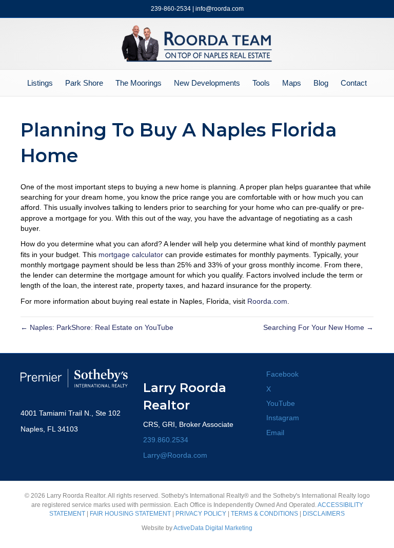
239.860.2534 (165, 440)
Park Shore (84, 83)
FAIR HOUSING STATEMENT (130, 513)
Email (275, 432)
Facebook (282, 374)
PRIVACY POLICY (200, 513)
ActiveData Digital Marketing (212, 528)
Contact (354, 83)
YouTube (280, 403)
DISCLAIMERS (324, 513)
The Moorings (138, 83)
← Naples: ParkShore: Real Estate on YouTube (97, 327)
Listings (40, 83)
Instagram (282, 418)
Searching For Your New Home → (318, 327)
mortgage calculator (130, 254)
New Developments (207, 83)
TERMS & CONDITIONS (264, 513)
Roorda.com (267, 301)
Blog (320, 83)
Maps (291, 83)
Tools (261, 83)
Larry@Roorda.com (175, 455)
